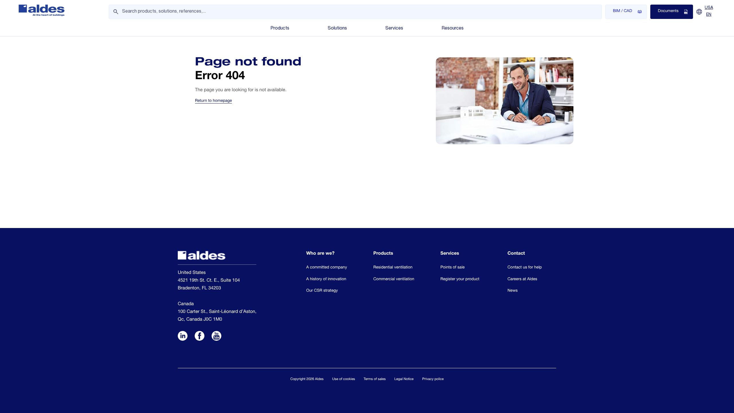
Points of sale (452, 268)
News (512, 291)
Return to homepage (213, 101)
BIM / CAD (622, 11)
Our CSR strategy (322, 291)
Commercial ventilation (393, 280)
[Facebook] (199, 336)
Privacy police (433, 379)
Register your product (459, 280)
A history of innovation (326, 280)
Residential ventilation (393, 268)
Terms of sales (375, 379)
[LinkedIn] (183, 336)
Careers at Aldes (522, 280)
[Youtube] (216, 336)
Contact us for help (524, 268)
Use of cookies (343, 379)
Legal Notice (403, 379)
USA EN (709, 11)
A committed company (326, 268)
